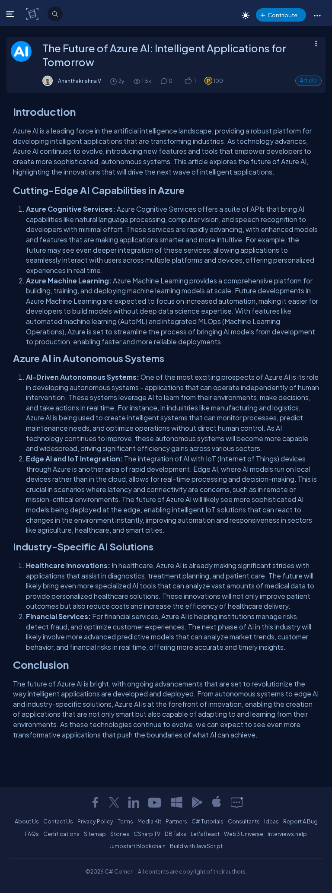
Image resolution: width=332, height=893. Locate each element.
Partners (176, 821)
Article (308, 80)
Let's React (205, 833)
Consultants (244, 821)
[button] (317, 15)
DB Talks (175, 833)
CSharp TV (147, 833)
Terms (125, 821)
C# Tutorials (207, 821)
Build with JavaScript (196, 845)
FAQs (32, 833)
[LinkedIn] (133, 802)
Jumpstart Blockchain (137, 845)
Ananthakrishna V (79, 80)
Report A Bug (300, 821)
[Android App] (196, 802)
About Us (27, 821)
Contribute (282, 15)
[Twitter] (114, 802)
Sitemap (95, 833)
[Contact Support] (237, 802)
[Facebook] (95, 802)
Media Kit (149, 821)
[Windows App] (176, 802)
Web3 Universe (243, 833)
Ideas (271, 821)
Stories (119, 833)
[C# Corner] (33, 13)
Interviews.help (287, 833)
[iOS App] (216, 802)
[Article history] (114, 81)
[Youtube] (155, 802)
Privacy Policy (95, 821)
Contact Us (58, 821)
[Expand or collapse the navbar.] (11, 14)
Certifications (61, 833)
